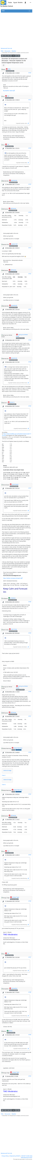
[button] (2, 55)
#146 (30, 901)
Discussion (7, 51)
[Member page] (25, 2)
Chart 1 (4, 775)
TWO (3, 11)
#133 (30, 309)
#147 (30, 957)
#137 (30, 488)
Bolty (9, 69)
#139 (30, 633)
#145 (30, 854)
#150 (30, 1076)
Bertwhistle (14, 180)
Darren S (12, 402)
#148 (30, 992)
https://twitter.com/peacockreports (12, 578)
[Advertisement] (16, 30)
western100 (14, 244)
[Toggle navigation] (29, 11)
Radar (10, 2)
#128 (30, 148)
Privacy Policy (5, 1156)
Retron (10, 1031)
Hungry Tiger (15, 897)
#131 (30, 247)
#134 (30, 340)
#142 (30, 752)
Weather (14, 51)
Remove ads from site (6, 48)
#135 (30, 362)
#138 (30, 601)
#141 (30, 716)
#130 (30, 212)
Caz (8, 96)
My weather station (8, 90)
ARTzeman (13, 208)
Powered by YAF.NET (15, 1156)
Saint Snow (14, 629)
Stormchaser (15, 484)
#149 (30, 1034)
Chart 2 (4, 784)
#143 (30, 794)
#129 (30, 184)
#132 (30, 273)
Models (20, 2)
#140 (30, 691)
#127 (30, 99)
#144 (30, 819)
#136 (30, 406)
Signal (15, 2)
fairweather (14, 988)
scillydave (12, 598)
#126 (30, 72)
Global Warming (18, 748)
